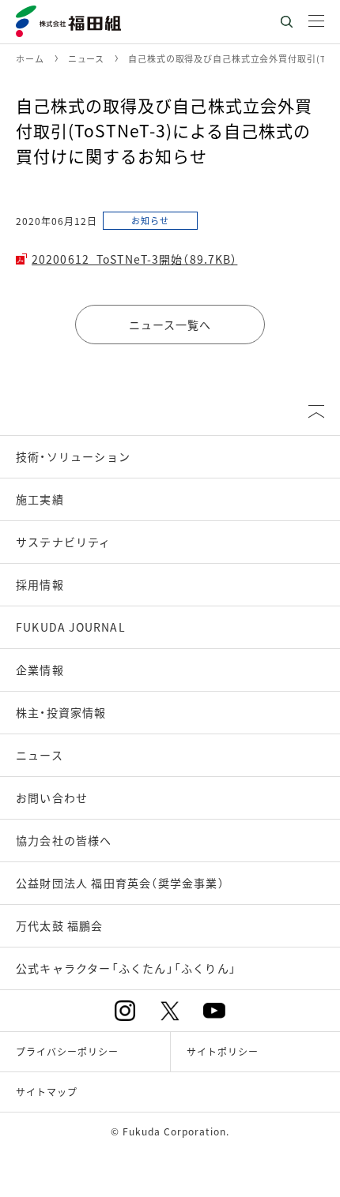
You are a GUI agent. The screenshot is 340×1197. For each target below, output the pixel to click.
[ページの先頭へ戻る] (316, 411)
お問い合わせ (52, 797)
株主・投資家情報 (61, 712)
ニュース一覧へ (170, 324)
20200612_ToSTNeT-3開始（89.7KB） (134, 259)
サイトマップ (46, 1091)
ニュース (39, 755)
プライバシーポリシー (67, 1051)
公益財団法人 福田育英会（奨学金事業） (120, 883)
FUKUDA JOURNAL (71, 627)
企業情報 (40, 669)
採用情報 (40, 584)
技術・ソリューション (73, 456)
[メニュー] (316, 21)
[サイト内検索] (286, 21)
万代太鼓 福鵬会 (60, 925)
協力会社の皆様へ (64, 840)
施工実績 (40, 499)
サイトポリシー (223, 1051)
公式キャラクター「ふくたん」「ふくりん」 (126, 968)
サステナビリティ (63, 542)
